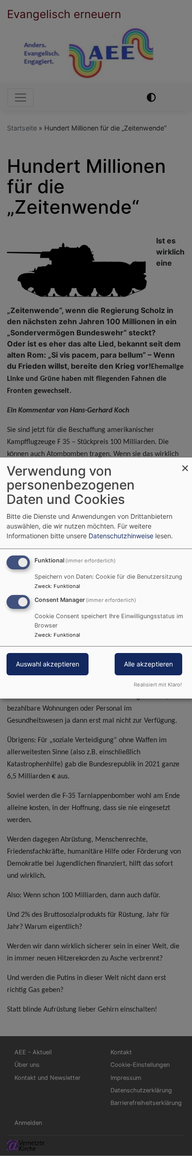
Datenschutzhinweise (121, 536)
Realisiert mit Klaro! (158, 684)
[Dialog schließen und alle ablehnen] (185, 463)
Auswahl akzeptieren (47, 664)
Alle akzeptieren (148, 664)
